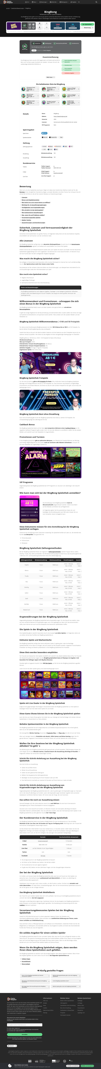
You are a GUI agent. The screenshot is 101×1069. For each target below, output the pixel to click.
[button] (36, 43)
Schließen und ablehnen (72, 1066)
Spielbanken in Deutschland (67, 1010)
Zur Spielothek (87, 24)
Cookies (45, 1008)
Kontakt (45, 1003)
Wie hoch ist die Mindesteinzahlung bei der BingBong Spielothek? (34, 981)
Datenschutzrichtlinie (48, 1010)
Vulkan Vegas (26, 959)
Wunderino (80, 1010)
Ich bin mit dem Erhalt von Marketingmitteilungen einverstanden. (23, 1029)
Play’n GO (45, 137)
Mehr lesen (49, 77)
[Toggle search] (96, 2)
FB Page (43, 856)
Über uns (45, 1000)
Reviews (22, 192)
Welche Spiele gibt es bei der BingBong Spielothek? (64, 986)
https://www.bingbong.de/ (60, 116)
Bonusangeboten (25, 309)
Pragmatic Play (54, 137)
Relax (61, 137)
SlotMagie (80, 1000)
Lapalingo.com (81, 1012)
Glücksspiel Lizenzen (65, 1015)
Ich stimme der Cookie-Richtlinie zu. (16, 1030)
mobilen (22, 905)
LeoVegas (80, 1003)
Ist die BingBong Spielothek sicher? (61, 981)
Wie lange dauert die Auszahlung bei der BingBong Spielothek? (33, 987)
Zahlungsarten (63, 1003)
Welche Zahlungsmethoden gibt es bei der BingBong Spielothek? (65, 976)
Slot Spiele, (48, 663)
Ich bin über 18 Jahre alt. (14, 1028)
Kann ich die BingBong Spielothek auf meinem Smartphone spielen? (32, 976)
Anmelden (24, 1034)
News (44, 1005)
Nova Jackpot (26, 964)
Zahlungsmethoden (55, 552)
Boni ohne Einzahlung (65, 1008)
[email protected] (43, 841)
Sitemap (45, 1012)
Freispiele (43, 381)
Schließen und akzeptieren (87, 1066)
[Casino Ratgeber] (11, 2)
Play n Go (62, 733)
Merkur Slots (81, 1005)
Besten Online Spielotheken (67, 1000)
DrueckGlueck (81, 1008)
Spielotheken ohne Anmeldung (67, 1005)
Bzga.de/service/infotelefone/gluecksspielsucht (32, 31)
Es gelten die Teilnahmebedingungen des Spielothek (83, 31)
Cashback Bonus (70, 428)
